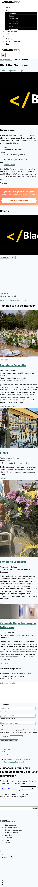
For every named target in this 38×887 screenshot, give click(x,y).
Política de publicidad (13, 833)
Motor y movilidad (13, 21)
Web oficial (4, 294)
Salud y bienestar (13, 18)
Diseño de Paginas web (9, 71)
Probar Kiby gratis (9, 789)
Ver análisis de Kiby (28, 789)
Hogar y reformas (13, 23)
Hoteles (11, 26)
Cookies (8, 843)
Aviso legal (9, 838)
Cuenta (8, 44)
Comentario (5, 704)
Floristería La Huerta (13, 561)
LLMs (6, 754)
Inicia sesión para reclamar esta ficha (13, 300)
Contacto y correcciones (14, 830)
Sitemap (7, 749)
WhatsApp (5, 406)
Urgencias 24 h (11, 31)
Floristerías (11, 16)
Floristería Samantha (13, 365)
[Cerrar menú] (0, 850)
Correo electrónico (7, 719)
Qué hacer (10, 34)
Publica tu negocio (13, 41)
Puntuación (5, 736)
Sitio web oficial (9, 165)
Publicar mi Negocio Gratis (19, 200)
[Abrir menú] (3, 55)
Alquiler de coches (13, 29)
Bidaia (4, 452)
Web (1, 726)
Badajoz (21, 71)
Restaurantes (12, 13)
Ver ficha (13, 406)
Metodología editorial (12, 827)
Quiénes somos (10, 825)
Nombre (3, 711)
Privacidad (8, 840)
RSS (5, 752)
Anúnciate (9, 39)
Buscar (35, 808)
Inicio (8, 8)
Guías (8, 36)
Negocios (6, 857)
